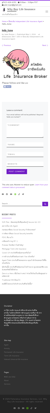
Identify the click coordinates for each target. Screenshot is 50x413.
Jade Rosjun (9, 34)
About (6, 380)
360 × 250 (15, 37)
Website (12, 164)
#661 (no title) (9, 377)
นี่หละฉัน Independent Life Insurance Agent (25, 21)
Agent (6, 345)
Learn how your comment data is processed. (25, 186)
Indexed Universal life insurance (16, 359)
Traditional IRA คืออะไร (11, 280)
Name (11, 145)
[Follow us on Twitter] (23, 194)
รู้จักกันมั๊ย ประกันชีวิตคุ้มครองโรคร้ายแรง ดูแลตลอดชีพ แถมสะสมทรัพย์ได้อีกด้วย (25, 268)
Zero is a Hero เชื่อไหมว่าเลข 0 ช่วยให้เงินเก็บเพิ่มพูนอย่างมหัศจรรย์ (24, 274)
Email (11, 154)
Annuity (7, 348)
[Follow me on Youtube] (11, 194)
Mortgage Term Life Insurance (14, 249)
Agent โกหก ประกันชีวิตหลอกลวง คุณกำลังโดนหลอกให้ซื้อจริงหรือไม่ (24, 261)
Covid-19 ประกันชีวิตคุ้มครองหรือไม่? (16, 252)
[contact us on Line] (15, 194)
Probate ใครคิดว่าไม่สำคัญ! (12, 245)
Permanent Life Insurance (13, 352)
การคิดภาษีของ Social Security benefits (17, 233)
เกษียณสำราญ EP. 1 (10, 241)
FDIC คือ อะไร (7, 237)
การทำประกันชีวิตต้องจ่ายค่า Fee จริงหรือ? (18, 256)
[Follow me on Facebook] (7, 194)
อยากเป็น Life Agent (10, 226)
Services (7, 384)
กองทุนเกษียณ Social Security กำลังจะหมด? (19, 229)
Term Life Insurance (11, 356)
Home (4, 21)
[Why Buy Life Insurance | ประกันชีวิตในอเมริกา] (4, 10)
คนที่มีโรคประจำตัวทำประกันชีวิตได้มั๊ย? (17, 283)
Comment (14, 125)
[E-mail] (3, 194)
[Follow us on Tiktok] (19, 194)
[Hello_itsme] (25, 65)
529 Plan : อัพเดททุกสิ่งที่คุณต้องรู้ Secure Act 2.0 (21, 222)
